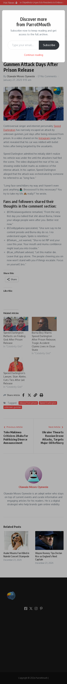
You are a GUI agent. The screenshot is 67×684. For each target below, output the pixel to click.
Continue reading (33, 54)
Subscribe (49, 45)
